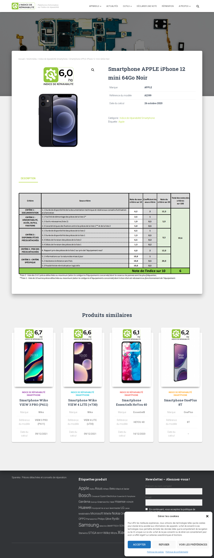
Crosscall (96, 496)
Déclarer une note (147, 6)
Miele (107, 513)
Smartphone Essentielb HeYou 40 (131, 402)
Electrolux (111, 496)
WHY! (100, 533)
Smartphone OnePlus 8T (180, 402)
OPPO (82, 518)
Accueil (21, 59)
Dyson (103, 496)
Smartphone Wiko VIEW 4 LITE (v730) (82, 402)
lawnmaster (115, 508)
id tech (106, 508)
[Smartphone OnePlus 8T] (180, 357)
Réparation (168, 6)
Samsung (89, 525)
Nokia (116, 513)
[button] (207, 516)
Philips (101, 518)
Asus (98, 488)
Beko (112, 488)
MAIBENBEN (84, 514)
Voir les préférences (193, 544)
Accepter (139, 544)
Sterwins (83, 533)
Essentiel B (122, 496)
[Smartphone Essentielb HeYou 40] (131, 357)
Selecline (103, 526)
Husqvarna (97, 508)
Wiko (106, 533)
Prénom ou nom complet (158, 486)
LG (122, 508)
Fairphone (131, 496)
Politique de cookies (155, 552)
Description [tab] (28, 178)
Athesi (106, 489)
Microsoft (96, 513)
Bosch (85, 495)
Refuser (164, 544)
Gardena (84, 502)
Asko (92, 489)
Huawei (85, 507)
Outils (126, 6)
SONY (122, 525)
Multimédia (32, 59)
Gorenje (94, 502)
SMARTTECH (113, 526)
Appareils (94, 6)
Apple (121, 121)
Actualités (112, 6)
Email (148, 497)
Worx (114, 533)
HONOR (129, 502)
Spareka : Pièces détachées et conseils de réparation (39, 477)
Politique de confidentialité (177, 552)
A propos (184, 6)
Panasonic (91, 519)
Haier (112, 502)
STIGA (92, 533)
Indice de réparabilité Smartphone (52, 59)
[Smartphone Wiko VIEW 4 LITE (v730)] (82, 357)
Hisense (120, 501)
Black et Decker (122, 489)
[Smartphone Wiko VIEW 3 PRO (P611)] (33, 357)
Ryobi (115, 518)
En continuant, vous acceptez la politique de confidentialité (170, 510)
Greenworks (103, 501)
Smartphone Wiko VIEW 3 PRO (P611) (33, 402)
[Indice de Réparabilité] (36, 6)
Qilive (108, 518)
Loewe (127, 508)
